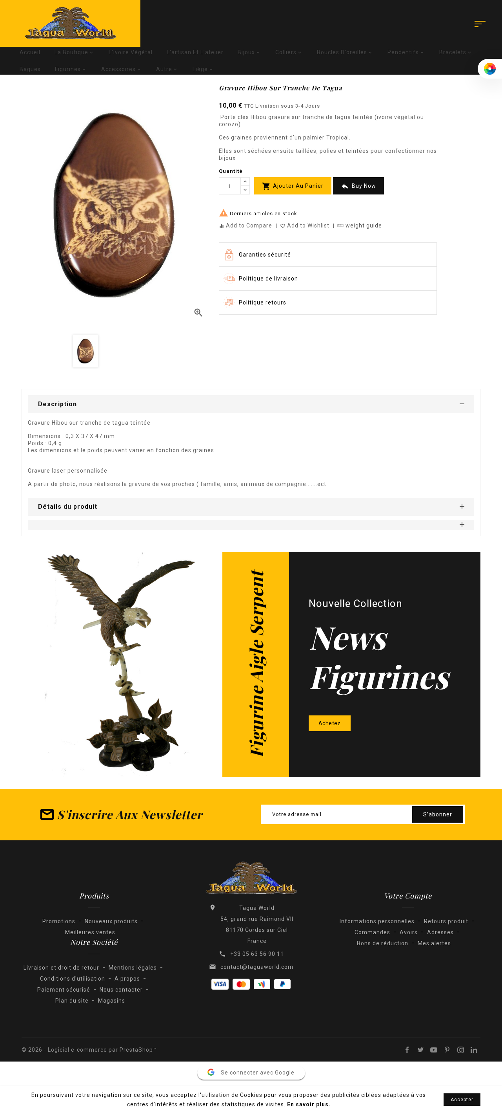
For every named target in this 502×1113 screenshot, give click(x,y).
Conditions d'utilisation (72, 978)
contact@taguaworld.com (256, 967)
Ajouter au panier (293, 186)
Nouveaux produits (111, 921)
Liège (203, 69)
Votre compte (408, 895)
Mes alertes (434, 943)
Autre (167, 69)
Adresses (440, 932)
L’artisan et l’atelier (195, 52)
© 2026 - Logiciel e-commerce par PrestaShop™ (89, 1050)
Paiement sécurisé (63, 989)
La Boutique (75, 52)
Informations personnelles (377, 921)
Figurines (71, 69)
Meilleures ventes (90, 932)
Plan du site (72, 1000)
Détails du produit (67, 506)
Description (57, 404)
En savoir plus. (309, 1104)
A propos (127, 978)
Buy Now (358, 186)
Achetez (329, 723)
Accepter (462, 1099)
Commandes (372, 932)
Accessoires (121, 69)
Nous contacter (121, 989)
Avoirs (409, 932)
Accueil (30, 52)
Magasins (111, 1000)
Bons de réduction (382, 943)
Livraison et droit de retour (61, 967)
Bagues (30, 69)
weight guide (359, 225)
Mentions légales (133, 967)
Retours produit (446, 921)
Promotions (58, 921)
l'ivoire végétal (131, 52)
